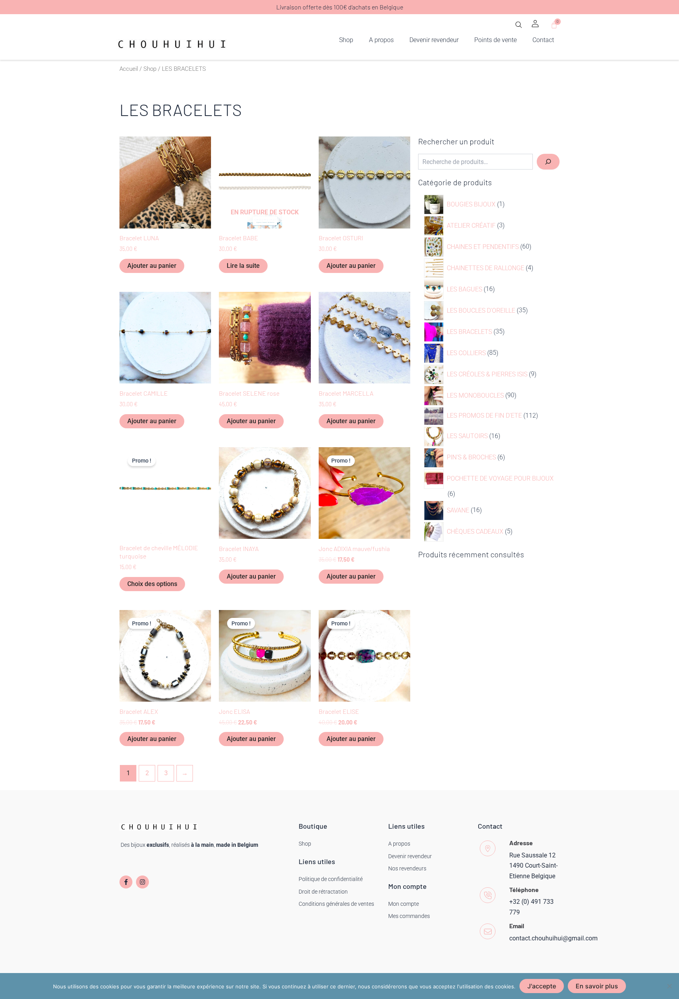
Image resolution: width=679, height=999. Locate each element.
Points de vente (495, 40)
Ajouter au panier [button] (151, 265)
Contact (543, 40)
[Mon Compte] (535, 23)
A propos (381, 40)
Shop (346, 40)
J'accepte (541, 986)
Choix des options (152, 584)
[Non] (669, 986)
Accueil (128, 68)
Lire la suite (243, 265)
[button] (519, 27)
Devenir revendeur (434, 40)
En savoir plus (597, 986)
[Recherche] (548, 162)
